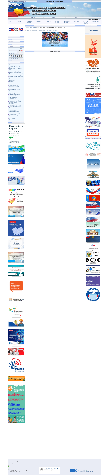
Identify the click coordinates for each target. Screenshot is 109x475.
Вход (76, 17)
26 (11, 58)
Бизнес (10, 78)
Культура (11, 93)
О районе (10, 21)
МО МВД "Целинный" (13, 94)
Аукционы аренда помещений (15, 73)
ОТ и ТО (11, 103)
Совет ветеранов (13, 115)
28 (15, 58)
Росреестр (11, 110)
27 (13, 58)
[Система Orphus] (49, 473)
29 (17, 58)
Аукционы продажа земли (14, 75)
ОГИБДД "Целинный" (13, 100)
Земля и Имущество (13, 89)
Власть (19, 21)
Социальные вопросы (29, 22)
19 (11, 56)
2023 (31, 27)
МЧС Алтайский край (13, 95)
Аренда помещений (13, 70)
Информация (76, 21)
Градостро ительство (57, 22)
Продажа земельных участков (15, 106)
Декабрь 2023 (19, 48)
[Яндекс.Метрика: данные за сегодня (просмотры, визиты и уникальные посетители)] (89, 471)
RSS (99, 19)
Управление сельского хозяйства (85, 22)
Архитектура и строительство (15, 66)
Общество (11, 98)
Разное (10, 119)
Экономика (38, 21)
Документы (48, 21)
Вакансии (11, 80)
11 (9, 55)
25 (9, 58)
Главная (33, 17)
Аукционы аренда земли (14, 72)
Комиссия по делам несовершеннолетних (13, 91)
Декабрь (34, 27)
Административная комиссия (15, 64)
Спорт (10, 117)
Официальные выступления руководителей (15, 102)
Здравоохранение (13, 86)
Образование (12, 97)
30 (19, 58)
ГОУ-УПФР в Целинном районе (16, 82)
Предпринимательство (14, 105)
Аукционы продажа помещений (16, 76)
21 (15, 56)
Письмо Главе (95, 21)
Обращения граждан (66, 22)
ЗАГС (10, 88)
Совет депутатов (12, 114)
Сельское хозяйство (13, 113)
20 (13, 56)
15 (17, 55)
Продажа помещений (13, 108)
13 (13, 55)
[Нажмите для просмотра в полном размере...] (55, 46)
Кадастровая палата (13, 111)
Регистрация (54, 17)
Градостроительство (13, 85)
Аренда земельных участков (15, 68)
